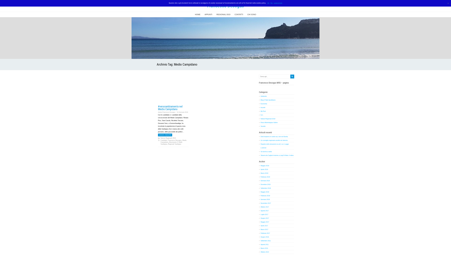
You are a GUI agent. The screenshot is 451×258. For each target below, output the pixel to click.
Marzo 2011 (264, 248)
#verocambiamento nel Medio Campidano (170, 108)
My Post (263, 111)
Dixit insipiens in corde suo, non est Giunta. (274, 136)
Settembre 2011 (266, 241)
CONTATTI (239, 14)
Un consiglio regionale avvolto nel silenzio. (274, 140)
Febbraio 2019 (265, 177)
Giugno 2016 (265, 237)
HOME (197, 14)
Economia (264, 104)
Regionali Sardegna (174, 144)
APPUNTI (208, 14)
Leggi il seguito (165, 135)
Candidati (164, 140)
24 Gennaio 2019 (182, 112)
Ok (268, 3)
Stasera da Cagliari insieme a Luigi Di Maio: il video (277, 155)
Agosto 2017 (265, 211)
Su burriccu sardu (266, 151)
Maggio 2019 (265, 166)
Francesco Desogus (169, 112)
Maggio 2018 (265, 192)
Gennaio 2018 (265, 199)
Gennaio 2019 (265, 181)
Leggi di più (278, 3)
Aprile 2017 (264, 226)
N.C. (262, 115)
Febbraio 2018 (265, 196)
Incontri (263, 107)
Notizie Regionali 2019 (168, 138)
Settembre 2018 (266, 188)
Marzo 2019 (264, 173)
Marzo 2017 (264, 229)
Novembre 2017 (266, 203)
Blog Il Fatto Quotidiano (268, 100)
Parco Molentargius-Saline (269, 122)
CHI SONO (251, 14)
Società (263, 126)
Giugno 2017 (265, 218)
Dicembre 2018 (265, 184)
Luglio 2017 (264, 214)
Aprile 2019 (264, 169)
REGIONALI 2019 (223, 14)
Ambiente (264, 96)
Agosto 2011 (265, 244)
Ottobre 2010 (265, 252)
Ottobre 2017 (265, 207)
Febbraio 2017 (265, 233)
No (271, 3)
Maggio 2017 (265, 222)
